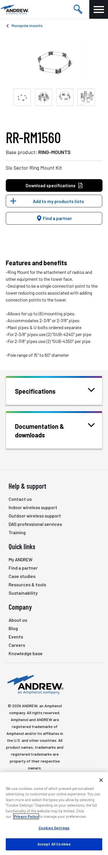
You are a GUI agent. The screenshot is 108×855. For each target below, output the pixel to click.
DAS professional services (35, 524)
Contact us (20, 499)
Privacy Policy (26, 816)
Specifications (35, 391)
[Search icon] (78, 9)
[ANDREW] (14, 9)
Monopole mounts (27, 25)
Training (17, 532)
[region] (54, 813)
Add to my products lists (58, 201)
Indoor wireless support (33, 507)
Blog (13, 628)
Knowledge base (26, 653)
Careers (17, 645)
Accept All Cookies (54, 844)
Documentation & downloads (39, 430)
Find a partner (57, 218)
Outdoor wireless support (35, 515)
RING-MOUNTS (54, 152)
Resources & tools (27, 584)
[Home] (35, 684)
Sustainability (23, 593)
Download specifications (50, 185)
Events (16, 636)
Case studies (22, 576)
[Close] (101, 780)
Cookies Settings (54, 828)
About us (18, 620)
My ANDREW (21, 559)
